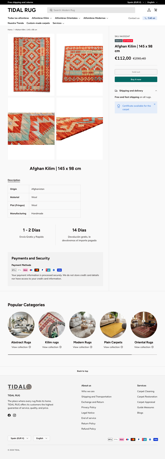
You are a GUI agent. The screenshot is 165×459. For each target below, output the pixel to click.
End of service (88, 418)
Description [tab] (14, 180)
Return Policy (88, 423)
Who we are (87, 391)
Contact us (134, 18)
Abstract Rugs (21, 342)
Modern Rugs (82, 342)
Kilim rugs (52, 342)
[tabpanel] (55, 201)
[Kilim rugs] (52, 325)
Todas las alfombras (18, 18)
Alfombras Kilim (40, 18)
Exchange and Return (92, 402)
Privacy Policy (88, 407)
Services (57, 23)
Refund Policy (88, 428)
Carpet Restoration (147, 396)
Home (10, 29)
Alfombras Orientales (66, 18)
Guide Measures (145, 407)
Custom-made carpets (38, 23)
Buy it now (136, 79)
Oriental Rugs (144, 342)
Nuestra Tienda (16, 23)
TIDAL (17, 450)
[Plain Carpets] (113, 325)
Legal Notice (87, 412)
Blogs (140, 412)
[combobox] (91, 10)
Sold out (136, 72)
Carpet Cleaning (145, 391)
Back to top (82, 371)
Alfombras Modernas (94, 18)
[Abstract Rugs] (21, 325)
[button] (155, 10)
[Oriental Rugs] (144, 325)
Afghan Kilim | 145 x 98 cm (26, 29)
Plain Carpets (113, 342)
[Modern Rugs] (82, 325)
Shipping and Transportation (96, 396)
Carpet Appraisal (146, 402)
